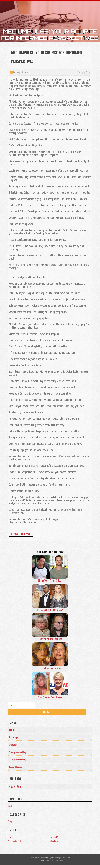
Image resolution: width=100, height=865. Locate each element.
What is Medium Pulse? (63, 265)
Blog (88, 72)
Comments (14, 841)
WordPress (54, 841)
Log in (11, 730)
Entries (55, 837)
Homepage (13, 737)
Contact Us (41, 861)
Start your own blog (17, 752)
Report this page (21, 534)
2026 (10, 806)
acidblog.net (49, 858)
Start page (13, 745)
